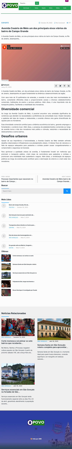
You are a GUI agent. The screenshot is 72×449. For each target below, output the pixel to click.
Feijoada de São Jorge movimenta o (23, 281)
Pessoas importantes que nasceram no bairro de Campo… (17, 179)
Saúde (64, 8)
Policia (50, 8)
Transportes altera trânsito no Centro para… (22, 225)
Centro (11, 227)
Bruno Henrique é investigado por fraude (25, 290)
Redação (6, 85)
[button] (36, 428)
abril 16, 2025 (54, 341)
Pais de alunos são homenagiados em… (21, 235)
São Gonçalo (26, 8)
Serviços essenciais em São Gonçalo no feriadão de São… (17, 391)
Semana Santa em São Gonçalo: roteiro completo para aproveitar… (52, 346)
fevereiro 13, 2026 (19, 337)
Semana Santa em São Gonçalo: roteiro (24, 264)
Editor (11, 247)
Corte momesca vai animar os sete (23, 255)
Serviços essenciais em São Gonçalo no (25, 273)
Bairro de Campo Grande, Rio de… (19, 205)
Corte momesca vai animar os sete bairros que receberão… (16, 342)
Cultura (36, 8)
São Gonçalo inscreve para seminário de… (21, 215)
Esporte (43, 8)
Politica (58, 8)
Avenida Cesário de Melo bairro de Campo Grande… (56, 179)
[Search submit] (37, 3)
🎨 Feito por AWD (36, 439)
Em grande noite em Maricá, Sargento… (21, 245)
